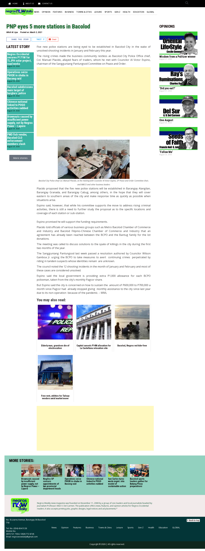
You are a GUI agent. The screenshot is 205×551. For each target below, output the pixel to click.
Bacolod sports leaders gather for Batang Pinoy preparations (139, 482)
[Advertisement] (93, 101)
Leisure (98, 12)
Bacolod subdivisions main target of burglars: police (20, 90)
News (36, 12)
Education (138, 12)
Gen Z (117, 12)
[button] (187, 3)
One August (166, 120)
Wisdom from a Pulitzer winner (177, 56)
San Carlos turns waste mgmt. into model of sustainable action (117, 482)
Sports (108, 12)
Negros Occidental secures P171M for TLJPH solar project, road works (19, 58)
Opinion (46, 12)
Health (126, 12)
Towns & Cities (84, 12)
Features (57, 12)
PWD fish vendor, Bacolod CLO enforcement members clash (17, 139)
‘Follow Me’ (166, 152)
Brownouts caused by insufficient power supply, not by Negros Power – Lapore (20, 121)
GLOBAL (150, 12)
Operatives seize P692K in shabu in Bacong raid (17, 75)
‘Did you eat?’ (167, 88)
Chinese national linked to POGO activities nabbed (17, 105)
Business (69, 12)
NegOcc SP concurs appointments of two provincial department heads (52, 484)
